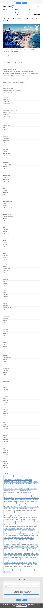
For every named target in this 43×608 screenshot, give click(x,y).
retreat (5, 501)
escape (18, 503)
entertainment (6, 381)
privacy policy (27, 605)
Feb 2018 (6, 441)
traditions (11, 546)
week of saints (18, 564)
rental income (22, 499)
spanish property (7, 164)
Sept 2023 (6, 396)
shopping (26, 557)
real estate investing (8, 160)
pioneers (6, 333)
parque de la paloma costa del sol (10, 495)
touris (5, 348)
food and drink (7, 181)
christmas (6, 149)
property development (8, 216)
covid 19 (6, 118)
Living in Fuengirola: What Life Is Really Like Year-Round (14, 64)
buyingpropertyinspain (16, 537)
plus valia (32, 542)
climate (9, 508)
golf (5, 374)
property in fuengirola (8, 479)
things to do (6, 368)
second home (6, 499)
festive (5, 528)
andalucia (6, 255)
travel (5, 259)
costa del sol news (28, 537)
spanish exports (31, 530)
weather (5, 346)
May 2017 (6, 461)
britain (5, 290)
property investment (14, 499)
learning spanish (7, 562)
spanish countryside (15, 533)
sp (4, 127)
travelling (6, 261)
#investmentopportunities (9, 512)
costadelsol (6, 123)
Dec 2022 (6, 404)
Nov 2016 (6, 469)
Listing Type (5, 9)
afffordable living (25, 510)
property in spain (7, 196)
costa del (6, 298)
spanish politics (7, 268)
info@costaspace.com (14, 1)
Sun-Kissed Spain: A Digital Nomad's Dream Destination (14, 75)
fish (5, 253)
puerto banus (6, 209)
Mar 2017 (6, 465)
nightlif (5, 285)
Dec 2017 (6, 446)
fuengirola (21, 477)
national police (7, 550)
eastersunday (6, 138)
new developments (8, 201)
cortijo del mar (27, 535)
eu (34, 555)
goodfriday (6, 136)
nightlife (5, 324)
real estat (6, 192)
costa (5, 205)
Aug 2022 (6, 407)
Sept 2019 (6, 413)
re (4, 147)
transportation (15, 508)
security (18, 548)
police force (28, 548)
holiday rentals (7, 490)
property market (7, 199)
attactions (6, 546)
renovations (36, 541)
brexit (5, 292)
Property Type (17, 12)
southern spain (20, 506)
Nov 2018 (6, 422)
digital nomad (7, 116)
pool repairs (11, 483)
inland (5, 311)
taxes (28, 542)
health (19, 532)
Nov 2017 (6, 448)
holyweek (12, 519)
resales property (7, 144)
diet (5, 337)
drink (5, 342)
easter (5, 129)
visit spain (6, 155)
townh (5, 177)
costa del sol (25, 49)
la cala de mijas (33, 557)
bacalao (16, 519)
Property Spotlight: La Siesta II (10, 69)
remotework (18, 510)
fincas (25, 562)
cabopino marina (7, 477)
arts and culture (7, 539)
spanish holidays (16, 49)
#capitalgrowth (7, 515)
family (22, 569)
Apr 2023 (6, 400)
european (30, 560)
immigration (30, 555)
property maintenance (8, 233)
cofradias (24, 521)
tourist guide (16, 546)
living (5, 303)
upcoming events (7, 376)
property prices (34, 501)
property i (6, 212)
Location (16, 9)
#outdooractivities (24, 512)
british (21, 533)
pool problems (24, 481)
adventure (32, 546)
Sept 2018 (6, 426)
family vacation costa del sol (20, 497)
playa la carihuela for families (10, 494)
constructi (6, 235)
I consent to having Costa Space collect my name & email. (22, 592)
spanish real (6, 166)
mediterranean (7, 340)
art (4, 222)
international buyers (34, 524)
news (5, 203)
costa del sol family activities (9, 492)
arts (12, 539)
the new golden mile (8, 207)
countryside (17, 562)
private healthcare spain (8, 568)
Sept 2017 (6, 452)
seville (23, 564)
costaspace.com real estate (33, 497)
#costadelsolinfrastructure (15, 513)
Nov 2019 (6, 411)
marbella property (15, 477)
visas (22, 557)
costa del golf (22, 490)
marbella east (16, 476)
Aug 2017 (6, 454)
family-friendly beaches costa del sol (24, 492)
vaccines (6, 331)
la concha (15, 566)
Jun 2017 (6, 459)
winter (5, 366)
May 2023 (6, 398)
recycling (6, 355)
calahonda (6, 97)
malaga (5, 151)
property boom (35, 533)
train (13, 557)
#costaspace (17, 512)
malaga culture (7, 153)
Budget (29, 9)
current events (22, 551)
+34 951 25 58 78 (23, 1)
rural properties (7, 533)
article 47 (35, 562)
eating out (6, 559)
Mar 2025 (6, 391)
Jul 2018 (6, 430)
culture (5, 218)
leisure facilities (24, 559)
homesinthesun (29, 551)
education (6, 370)
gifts (5, 361)
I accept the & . (22, 591)
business (6, 309)
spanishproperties (29, 515)
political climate (7, 553)
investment (13, 490)
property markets (7, 537)
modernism (32, 539)
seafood (5, 257)
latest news (11, 49)
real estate (6, 162)
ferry (10, 557)
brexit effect (6, 301)
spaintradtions (6, 521)
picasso (5, 225)
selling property (7, 103)
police (23, 548)
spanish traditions (20, 526)
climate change (7, 353)
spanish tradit (7, 157)
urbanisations (31, 559)
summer (29, 49)
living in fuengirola (28, 477)
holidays (20, 49)
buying (25, 533)
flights (5, 288)
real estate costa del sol (16, 486)
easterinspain (6, 131)
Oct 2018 (6, 424)
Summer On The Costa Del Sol (11, 51)
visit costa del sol (7, 517)
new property (27, 522)
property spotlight (7, 214)
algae (35, 481)
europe (12, 553)
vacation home (35, 499)
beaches (6, 283)
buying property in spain (23, 488)
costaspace (6, 114)
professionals (16, 542)
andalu (5, 359)
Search (37, 14)
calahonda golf (18, 483)
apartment (6, 95)
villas (37, 535)
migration (6, 296)
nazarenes (11, 564)
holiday (12, 521)
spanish (5, 220)
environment (6, 350)
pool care (30, 481)
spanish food (6, 251)
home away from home (25, 503)
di (4, 188)
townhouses (27, 524)
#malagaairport (24, 513)
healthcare (6, 327)
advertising (37, 550)
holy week (6, 564)
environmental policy (33, 568)
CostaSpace (6, 49)
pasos (28, 521)
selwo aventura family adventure (25, 495)
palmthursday (6, 140)
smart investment (35, 503)
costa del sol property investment (10, 110)
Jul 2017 (6, 456)
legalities (30, 562)
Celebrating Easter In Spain (9, 80)
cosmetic (6, 318)
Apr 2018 (6, 437)
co (4, 314)
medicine (6, 329)
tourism (5, 242)
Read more (6, 56)
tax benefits (20, 501)
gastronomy (6, 532)
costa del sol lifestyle (18, 479)
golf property (28, 476)
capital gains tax (7, 544)
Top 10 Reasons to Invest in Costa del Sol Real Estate (14, 77)
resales (5, 142)
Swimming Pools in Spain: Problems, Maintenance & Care (14, 67)
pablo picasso (21, 539)
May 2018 (6, 435)
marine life (14, 544)
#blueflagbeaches (33, 512)
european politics (18, 553)
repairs (11, 542)
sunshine (5, 503)
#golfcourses (6, 513)
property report (7, 194)
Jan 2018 (6, 443)
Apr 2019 (6, 415)
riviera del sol (7, 270)
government (6, 551)
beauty (5, 320)
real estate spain (7, 486)
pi (4, 227)
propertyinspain (7, 125)
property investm (7, 112)
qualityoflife (31, 508)
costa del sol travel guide (9, 497)
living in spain (7, 264)
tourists (5, 244)
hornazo (36, 521)
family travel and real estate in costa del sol (12, 108)
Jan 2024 (6, 394)
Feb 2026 (6, 389)
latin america (24, 560)
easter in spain (7, 316)
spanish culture (7, 506)
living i (5, 335)
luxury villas (22, 476)
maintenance (6, 229)
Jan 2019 (6, 420)
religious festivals (11, 528)
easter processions (26, 517)
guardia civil (34, 548)
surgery (5, 322)
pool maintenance (17, 481)
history (5, 379)
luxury (11, 566)
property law (6, 238)
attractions (27, 546)
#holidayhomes (32, 513)
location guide (7, 175)
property (6, 173)
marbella (6, 170)
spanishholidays (18, 521)
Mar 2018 (6, 439)
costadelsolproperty (20, 515)
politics (5, 266)
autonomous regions (8, 357)
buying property (14, 488)
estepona (21, 535)
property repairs (23, 541)
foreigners (31, 528)
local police (13, 550)
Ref (28, 12)
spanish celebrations (29, 526)
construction (16, 524)
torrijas (32, 521)
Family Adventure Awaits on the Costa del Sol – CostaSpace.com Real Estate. (18, 71)
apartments (35, 483)
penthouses (6, 566)
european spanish (26, 553)
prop (5, 121)
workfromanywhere (7, 510)
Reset (35, 12)
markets (35, 526)
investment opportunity (12, 501)
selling (5, 190)
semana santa (34, 517)
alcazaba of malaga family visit (33, 494)
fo (4, 344)
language (6, 305)
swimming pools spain (8, 481)
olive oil (5, 186)
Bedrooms (4, 12)
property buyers (27, 501)
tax (5, 240)
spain (5, 134)
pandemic (17, 504)
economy (6, 294)
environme (6, 246)
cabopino (6, 168)
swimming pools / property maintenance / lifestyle (14, 92)
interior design (30, 541)
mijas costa (6, 99)
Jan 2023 (6, 402)
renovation (6, 542)
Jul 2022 (6, 409)
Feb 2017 (6, 467)
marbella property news (8, 88)
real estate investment (25, 485)
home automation (12, 559)
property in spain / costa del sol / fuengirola (12, 90)
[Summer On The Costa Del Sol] (21, 36)
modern (18, 559)
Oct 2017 (6, 450)
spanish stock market (14, 551)
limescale (6, 483)
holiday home (28, 499)
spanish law (13, 548)
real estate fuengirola (27, 479)
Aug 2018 (6, 428)
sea (22, 537)
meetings (18, 569)
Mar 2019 (6, 417)
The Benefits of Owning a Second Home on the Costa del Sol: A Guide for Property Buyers (21, 73)
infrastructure (21, 508)
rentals (5, 508)
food (5, 183)
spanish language (7, 307)
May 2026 (6, 387)
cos (5, 272)
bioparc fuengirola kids (21, 494)
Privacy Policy (34, 588)
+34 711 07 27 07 (32, 1)
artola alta (6, 476)
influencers (26, 506)
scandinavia (10, 555)
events (5, 372)
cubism (26, 539)
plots (22, 562)
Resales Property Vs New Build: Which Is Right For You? (14, 82)
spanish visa (32, 510)
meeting (5, 363)
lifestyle (36, 506)
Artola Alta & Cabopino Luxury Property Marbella (13, 62)
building (5, 231)
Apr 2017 (6, 463)
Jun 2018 (6, 433)
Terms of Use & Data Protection (21, 591)
